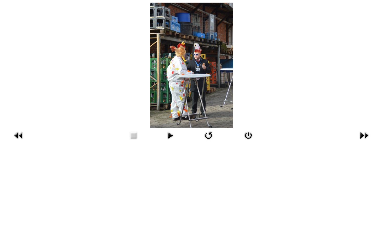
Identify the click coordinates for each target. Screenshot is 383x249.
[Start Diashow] (170, 140)
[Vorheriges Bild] (19, 140)
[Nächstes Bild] (364, 140)
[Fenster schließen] (248, 140)
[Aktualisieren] (208, 140)
